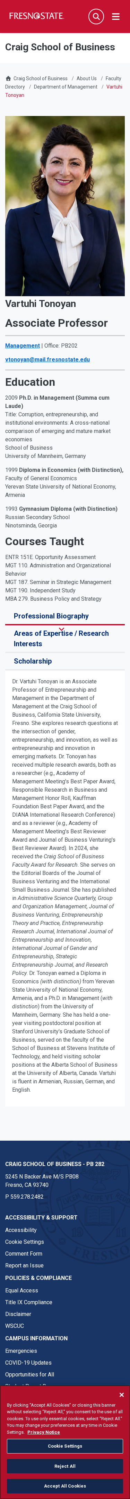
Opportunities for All (29, 1374)
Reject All (65, 1466)
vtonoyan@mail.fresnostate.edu (47, 359)
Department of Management (65, 87)
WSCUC (14, 1326)
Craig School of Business (41, 78)
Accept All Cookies (65, 1486)
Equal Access (21, 1290)
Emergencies (21, 1351)
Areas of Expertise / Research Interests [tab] (61, 638)
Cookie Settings (24, 1242)
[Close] (121, 1394)
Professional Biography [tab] (51, 616)
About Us (87, 78)
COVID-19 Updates (28, 1362)
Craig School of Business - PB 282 (54, 1164)
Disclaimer (18, 1314)
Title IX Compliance (28, 1302)
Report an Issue (24, 1265)
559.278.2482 (27, 1196)
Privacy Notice (43, 1432)
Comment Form (23, 1253)
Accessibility (21, 1230)
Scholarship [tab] (33, 661)
